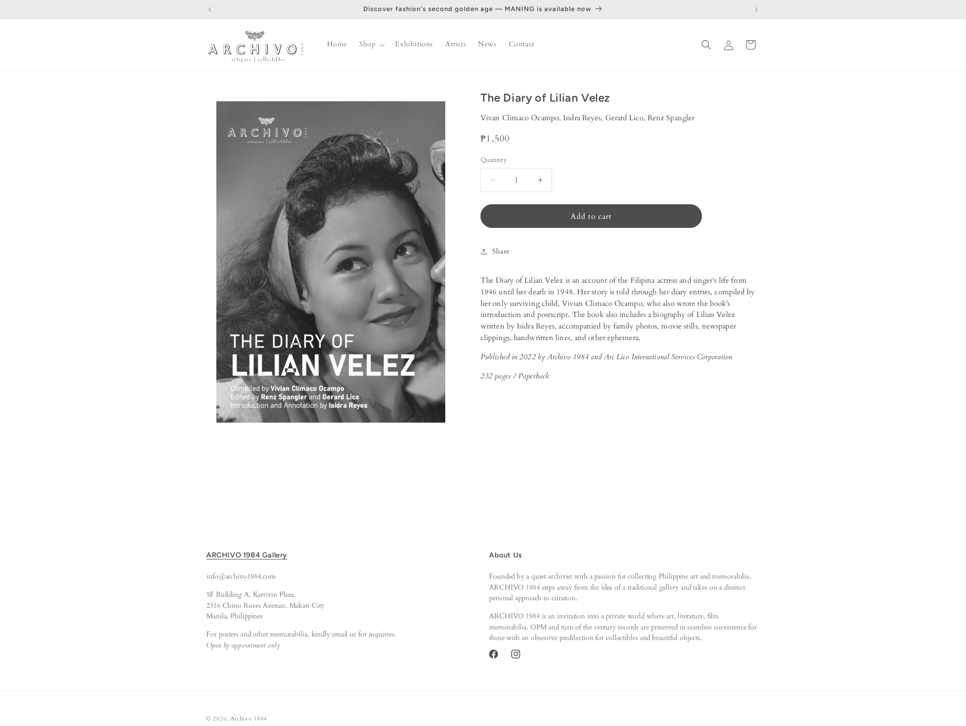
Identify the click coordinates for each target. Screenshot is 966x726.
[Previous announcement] (210, 9)
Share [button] (501, 252)
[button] (371, 44)
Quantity (493, 160)
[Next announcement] (756, 9)
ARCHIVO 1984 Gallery (246, 554)
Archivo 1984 (248, 718)
